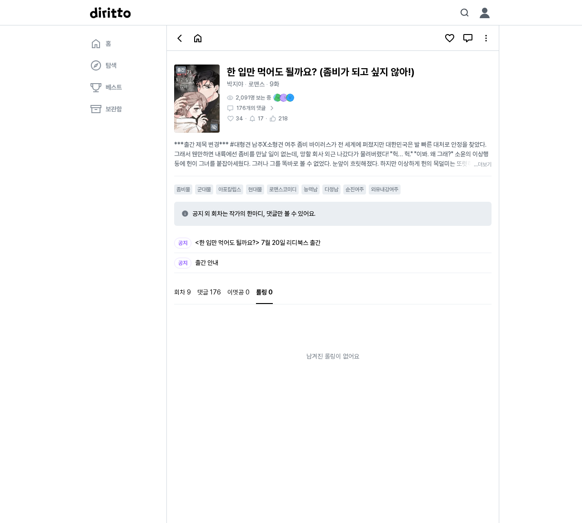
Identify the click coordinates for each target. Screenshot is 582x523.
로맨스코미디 (282, 189)
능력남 (310, 189)
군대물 (204, 189)
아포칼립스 (229, 189)
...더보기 (483, 164)
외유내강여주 (384, 189)
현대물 (255, 189)
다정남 (331, 189)
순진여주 (355, 189)
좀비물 (183, 189)
